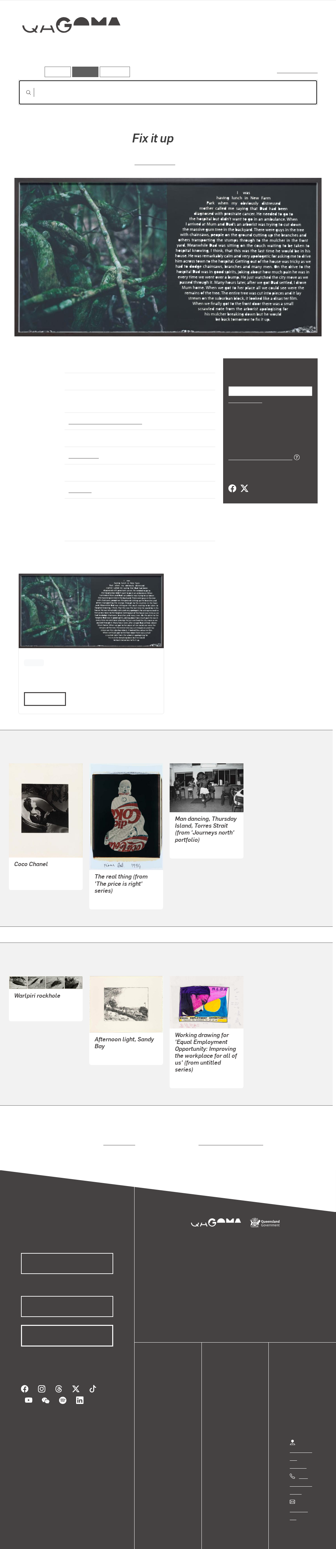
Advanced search (298, 70)
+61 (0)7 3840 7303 (301, 1469)
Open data (167, 1378)
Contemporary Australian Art (104, 415)
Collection (66, 46)
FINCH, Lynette (192, 1064)
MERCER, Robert (194, 834)
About (162, 1417)
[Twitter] (244, 488)
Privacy (71, 1537)
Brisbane (79, 483)
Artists (269, 48)
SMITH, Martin (155, 161)
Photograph (83, 449)
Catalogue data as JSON (258, 456)
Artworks (237, 48)
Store (162, 1401)
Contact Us (302, 1495)
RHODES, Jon (30, 997)
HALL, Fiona (108, 885)
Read (42, 684)
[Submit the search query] (23, 92)
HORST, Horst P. (33, 866)
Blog (161, 1409)
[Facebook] (232, 488)
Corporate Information (149, 1537)
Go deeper (302, 48)
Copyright (102, 1537)
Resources (113, 71)
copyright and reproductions (228, 1128)
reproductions (118, 1128)
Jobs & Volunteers (31, 1537)
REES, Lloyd (108, 1041)
